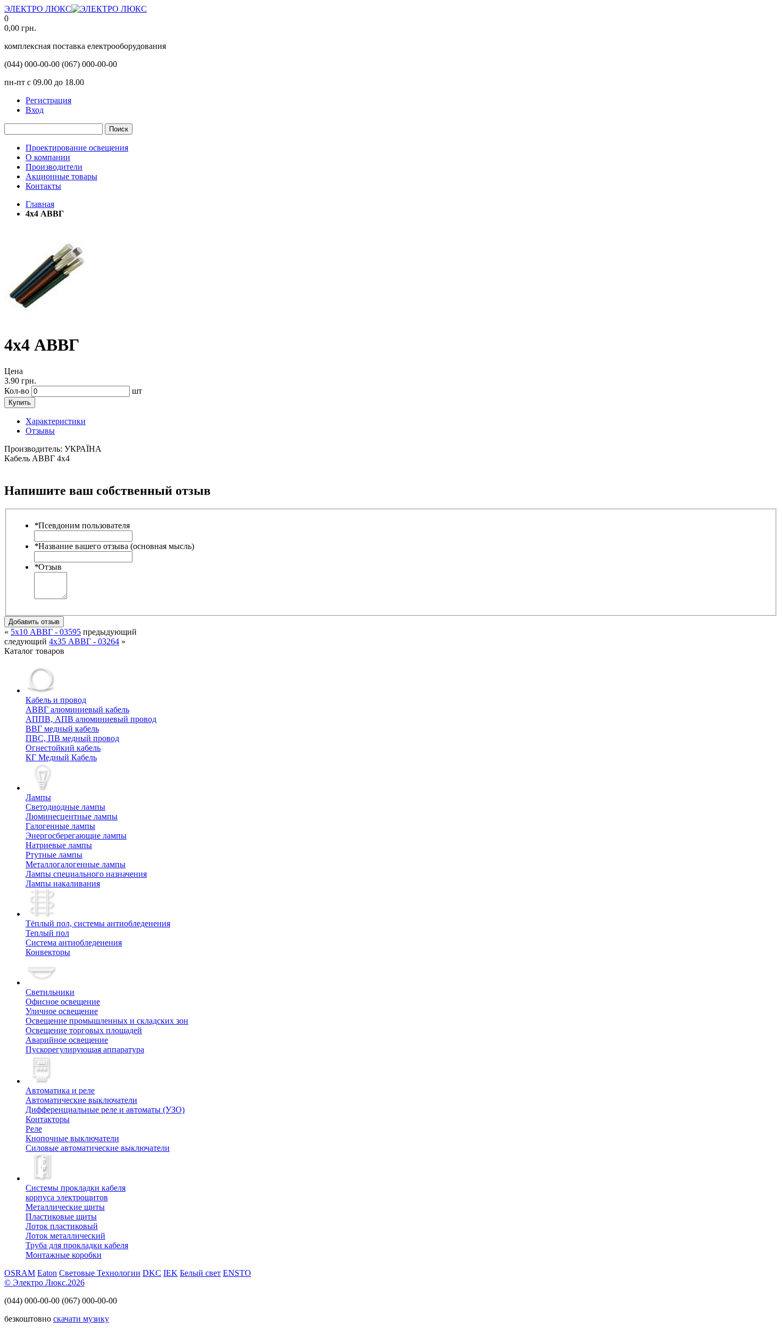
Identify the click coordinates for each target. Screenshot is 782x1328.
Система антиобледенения (74, 942)
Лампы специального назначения (86, 873)
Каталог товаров (34, 650)
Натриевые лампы (59, 845)
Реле (34, 1128)
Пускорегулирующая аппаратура (85, 1049)
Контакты (43, 185)
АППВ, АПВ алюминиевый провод (91, 719)
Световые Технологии (99, 1272)
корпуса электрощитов (76, 1192)
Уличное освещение (62, 1011)
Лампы (38, 797)
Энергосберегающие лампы (76, 835)
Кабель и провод (56, 699)
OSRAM (19, 1272)
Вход (35, 109)
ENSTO (237, 1272)
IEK (170, 1272)
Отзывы (40, 430)
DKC (152, 1272)
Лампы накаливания (63, 883)
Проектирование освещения (77, 147)
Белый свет (200, 1272)
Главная (40, 204)
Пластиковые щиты (61, 1216)
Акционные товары (61, 176)
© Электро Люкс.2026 (44, 1282)
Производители (54, 166)
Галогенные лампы (60, 826)
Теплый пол (47, 932)
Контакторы (48, 1119)
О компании (48, 157)
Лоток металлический (65, 1235)
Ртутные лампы (54, 854)
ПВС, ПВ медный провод (72, 738)
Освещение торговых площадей (84, 1030)
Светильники (50, 992)
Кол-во (16, 390)
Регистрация (48, 100)
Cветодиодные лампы (65, 806)
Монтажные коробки (64, 1254)
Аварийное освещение (67, 1039)
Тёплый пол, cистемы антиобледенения (98, 923)
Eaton (47, 1272)
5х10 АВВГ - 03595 (46, 631)
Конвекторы (48, 952)
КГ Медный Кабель (61, 757)
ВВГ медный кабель (62, 728)
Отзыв (48, 566)
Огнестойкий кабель (63, 747)
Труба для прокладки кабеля (77, 1245)
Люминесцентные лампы (72, 816)
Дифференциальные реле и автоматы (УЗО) (105, 1109)
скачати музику (81, 1318)
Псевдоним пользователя (82, 525)
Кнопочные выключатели (72, 1138)
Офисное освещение (63, 1001)
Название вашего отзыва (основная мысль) (114, 546)
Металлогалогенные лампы (76, 864)
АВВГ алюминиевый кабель (77, 709)
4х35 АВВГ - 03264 (84, 641)
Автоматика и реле (60, 1090)
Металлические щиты (65, 1206)
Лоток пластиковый (62, 1226)
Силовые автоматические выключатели (98, 1147)
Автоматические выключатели (81, 1100)
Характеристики (56, 421)
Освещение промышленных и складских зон (107, 1020)
